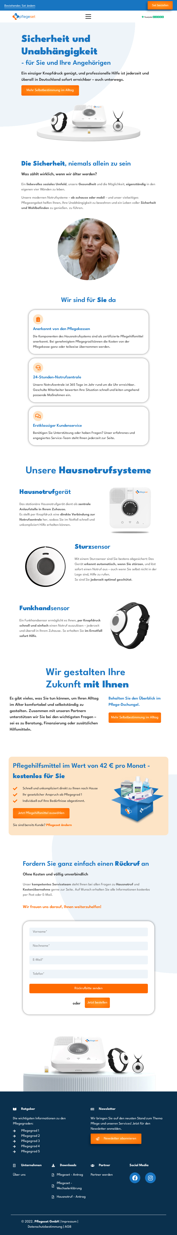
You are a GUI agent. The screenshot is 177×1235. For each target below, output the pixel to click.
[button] (9, 1225)
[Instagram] (150, 1177)
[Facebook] (135, 1177)
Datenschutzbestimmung (45, 1227)
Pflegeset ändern (59, 825)
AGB (68, 1227)
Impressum (69, 1221)
